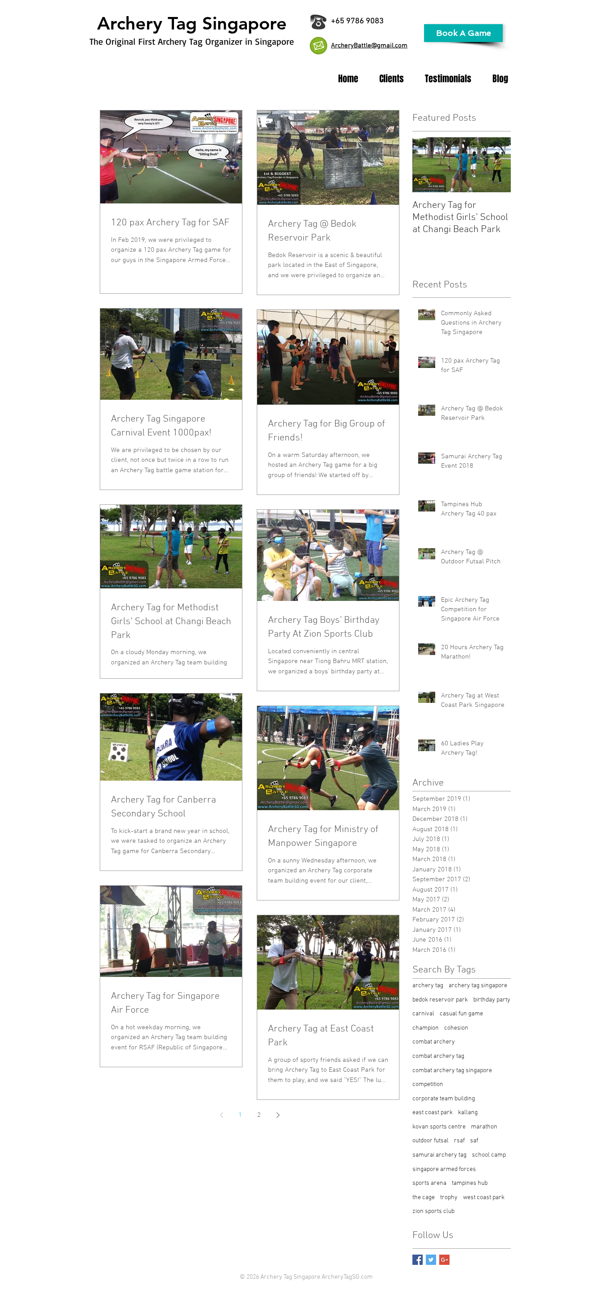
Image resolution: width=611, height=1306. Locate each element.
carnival (423, 1014)
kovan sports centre (439, 1127)
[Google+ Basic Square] (444, 1260)
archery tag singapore (478, 985)
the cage (423, 1197)
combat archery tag (438, 1056)
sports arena (429, 1183)
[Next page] (278, 1115)
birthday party (491, 1000)
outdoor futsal (430, 1141)
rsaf (459, 1141)
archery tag (427, 985)
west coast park (484, 1197)
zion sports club (433, 1211)
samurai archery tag (439, 1155)
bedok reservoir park (440, 1000)
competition (427, 1084)
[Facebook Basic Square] (417, 1260)
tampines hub (470, 1183)
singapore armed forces (444, 1169)
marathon (484, 1127)
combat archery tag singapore (452, 1070)
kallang (468, 1112)
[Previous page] (221, 1115)
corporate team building (443, 1099)
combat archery (433, 1042)
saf (474, 1141)
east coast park (432, 1112)
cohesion (456, 1028)
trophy (449, 1197)
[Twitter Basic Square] (431, 1260)
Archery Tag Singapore (192, 23)
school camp (489, 1155)
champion (425, 1028)
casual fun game (461, 1014)
